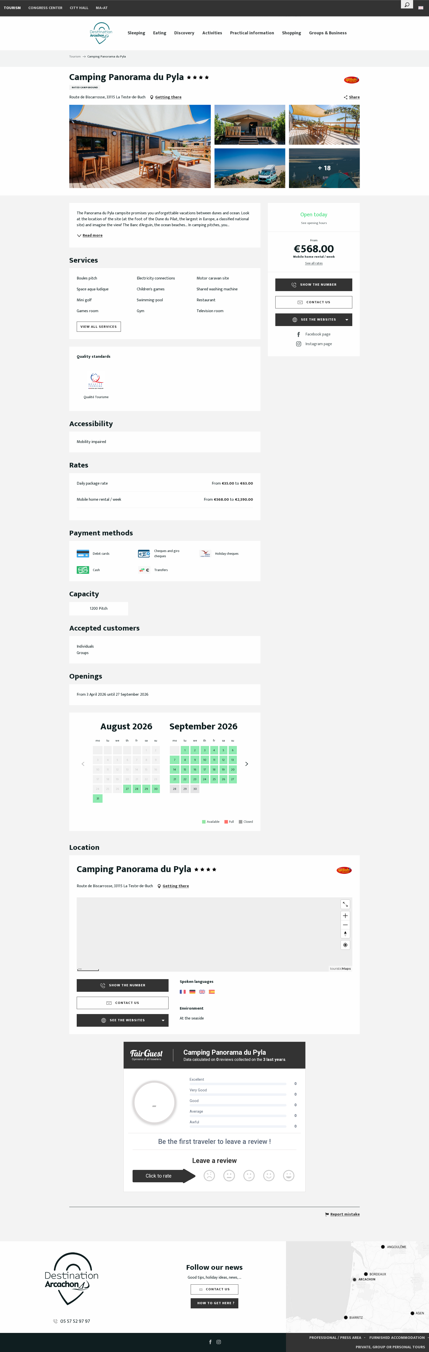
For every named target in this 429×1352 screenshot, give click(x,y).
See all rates (314, 263)
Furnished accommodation (397, 1337)
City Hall (79, 8)
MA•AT (102, 8)
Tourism (12, 8)
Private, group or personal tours (390, 1347)
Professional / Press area (335, 1337)
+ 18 (324, 168)
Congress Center (45, 8)
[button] (407, 4)
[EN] (421, 8)
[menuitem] (101, 33)
